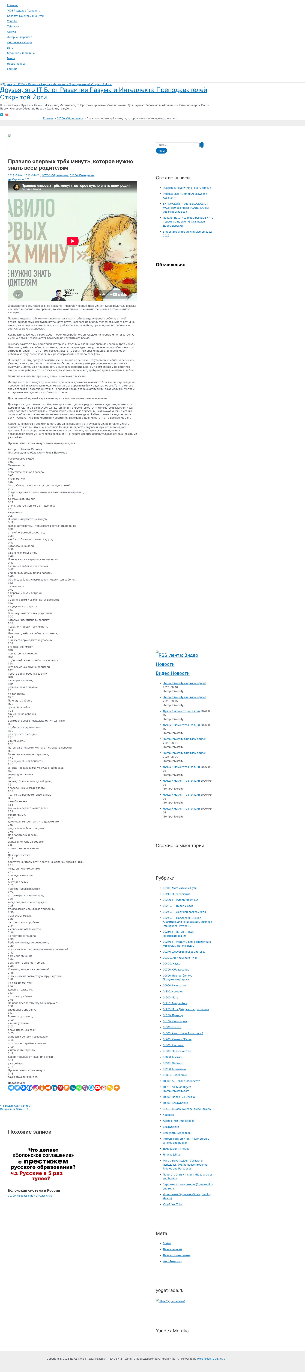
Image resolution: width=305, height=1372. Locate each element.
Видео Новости (173, 673)
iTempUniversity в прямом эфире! (184, 683)
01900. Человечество (177, 1051)
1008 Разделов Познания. (23, 10)
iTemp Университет (19, 37)
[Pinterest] (60, 1088)
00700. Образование (55, 175)
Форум (11, 31)
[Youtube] (97, 1088)
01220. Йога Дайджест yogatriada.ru (186, 1009)
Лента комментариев (176, 1255)
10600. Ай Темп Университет (181, 1081)
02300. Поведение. (82, 175)
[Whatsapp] (79, 1088)
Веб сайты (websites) (176, 1132)
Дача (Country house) (176, 1148)
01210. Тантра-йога (175, 1003)
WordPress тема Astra (211, 1358)
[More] (117, 1088)
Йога (10, 47)
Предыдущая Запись (15, 1105)
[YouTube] (6, 115)
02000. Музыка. (173, 1057)
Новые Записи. (16, 63)
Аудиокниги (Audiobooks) (179, 1120)
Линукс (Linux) (172, 1154)
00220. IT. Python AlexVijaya (180, 900)
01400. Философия (175, 1021)
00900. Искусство (174, 985)
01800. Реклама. (173, 1045)
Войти (167, 1243)
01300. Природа (173, 1015)
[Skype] (91, 1088)
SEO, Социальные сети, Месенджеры (187, 1109)
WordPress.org (172, 1261)
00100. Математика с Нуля (179, 888)
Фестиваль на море (19, 42)
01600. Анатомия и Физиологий (183, 1033)
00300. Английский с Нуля (180, 957)
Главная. (12, 5)
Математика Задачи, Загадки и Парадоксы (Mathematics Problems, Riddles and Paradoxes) (185, 1164)
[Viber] (85, 1088)
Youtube (12, 21)
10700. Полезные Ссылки (179, 1097)
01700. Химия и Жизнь (177, 1039)
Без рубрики (171, 1126)
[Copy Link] (110, 1088)
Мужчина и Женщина (21, 53)
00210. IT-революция (176, 894)
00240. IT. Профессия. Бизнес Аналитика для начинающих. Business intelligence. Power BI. (187, 922)
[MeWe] (73, 1088)
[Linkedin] (54, 1088)
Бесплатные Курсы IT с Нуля (25, 16)
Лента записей (172, 1249)
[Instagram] (36, 1088)
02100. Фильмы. (173, 1063)
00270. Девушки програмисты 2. (184, 951)
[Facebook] (29, 1088)
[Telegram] (1, 115)
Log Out (12, 69)
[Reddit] (48, 1088)
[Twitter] (17, 1088)
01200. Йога (170, 997)
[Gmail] (104, 1088)
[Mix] (67, 1088)
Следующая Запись (14, 1109)
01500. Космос (172, 1027)
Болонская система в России (34, 1190)
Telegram (13, 26)
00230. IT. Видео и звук (178, 906)
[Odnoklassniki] (42, 1088)
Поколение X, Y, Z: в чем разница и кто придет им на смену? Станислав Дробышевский (188, 221)
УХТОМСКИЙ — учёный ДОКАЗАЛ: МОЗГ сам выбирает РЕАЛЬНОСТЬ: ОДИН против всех (186, 207)
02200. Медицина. (174, 1069)
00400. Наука (171, 963)
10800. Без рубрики (175, 1103)
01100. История (173, 991)
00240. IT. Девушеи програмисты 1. (185, 912)
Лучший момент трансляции (181, 711)
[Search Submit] (202, 145)
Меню (11, 58)
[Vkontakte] (23, 1088)
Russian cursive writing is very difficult (187, 187)
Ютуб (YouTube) (173, 1204)
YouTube (168, 1114)
